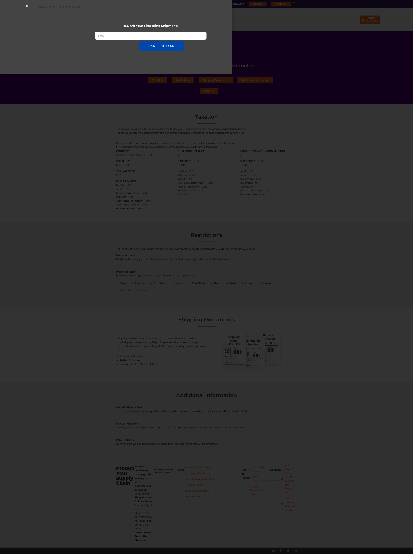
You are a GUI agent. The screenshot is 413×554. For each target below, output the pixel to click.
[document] (206, 277)
